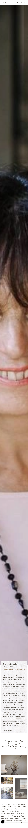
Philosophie (18, 718)
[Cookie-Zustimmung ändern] (2, 821)
